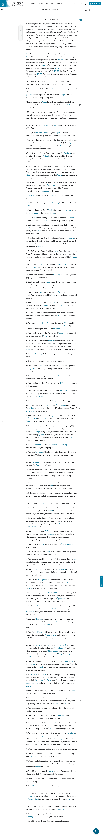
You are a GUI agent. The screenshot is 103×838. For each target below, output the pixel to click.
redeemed (53, 593)
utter (42, 292)
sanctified (33, 418)
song (68, 654)
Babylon (44, 125)
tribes (31, 408)
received (33, 756)
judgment (30, 94)
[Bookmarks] (90, 9)
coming (74, 257)
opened (63, 645)
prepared (63, 524)
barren (41, 365)
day (30, 588)
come (55, 89)
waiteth (33, 527)
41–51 (57, 68)
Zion (60, 175)
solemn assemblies (43, 132)
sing (60, 654)
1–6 (27, 54)
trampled (42, 579)
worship (36, 462)
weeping (29, 816)
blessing (47, 405)
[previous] (3, 421)
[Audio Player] (96, 831)
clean (56, 125)
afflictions (42, 606)
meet (51, 511)
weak (44, 674)
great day (45, 191)
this (34, 786)
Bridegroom (52, 185)
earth (63, 326)
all (66, 703)
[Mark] (20, 31)
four (62, 146)
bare (45, 102)
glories (32, 664)
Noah (59, 622)
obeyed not (31, 796)
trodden (62, 569)
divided (57, 328)
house (52, 213)
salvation (71, 105)
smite (28, 349)
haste (28, 228)
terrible (46, 503)
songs (55, 401)
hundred (35, 267)
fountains (40, 465)
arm (31, 764)
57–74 (39, 74)
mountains (33, 213)
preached (53, 445)
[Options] (99, 9)
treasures (62, 376)
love (54, 609)
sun (75, 559)
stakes (28, 175)
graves (38, 645)
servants (39, 452)
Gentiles (71, 159)
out (35, 217)
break (63, 305)
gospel (41, 434)
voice (54, 295)
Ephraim (42, 396)
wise (49, 680)
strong (28, 683)
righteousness (67, 544)
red (48, 551)
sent (56, 251)
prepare (34, 674)
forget (62, 94)
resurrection (51, 635)
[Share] (20, 38)
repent (41, 246)
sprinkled (71, 582)
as (52, 485)
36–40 (43, 65)
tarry (31, 121)
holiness (43, 418)
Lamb (39, 264)
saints (49, 645)
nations (68, 153)
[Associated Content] (80, 20)
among (56, 203)
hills (62, 383)
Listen (71, 238)
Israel (39, 408)
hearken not (51, 723)
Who (47, 531)
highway (38, 354)
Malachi (71, 733)
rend (46, 472)
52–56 (56, 71)
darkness (60, 809)
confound (39, 680)
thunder (45, 305)
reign (46, 336)
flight (28, 686)
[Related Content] (95, 9)
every (65, 445)
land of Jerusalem (43, 323)
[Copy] (20, 35)
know (51, 195)
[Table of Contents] (2, 9)
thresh (73, 690)
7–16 (28, 57)
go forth (56, 703)
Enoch (39, 619)
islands (47, 156)
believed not (34, 799)
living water (31, 368)
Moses (47, 625)
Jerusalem (66, 210)
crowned (63, 390)
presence (30, 421)
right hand (59, 648)
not (39, 230)
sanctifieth (61, 715)
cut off (51, 728)
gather (72, 143)
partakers (69, 661)
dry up (51, 771)
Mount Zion (62, 264)
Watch (31, 195)
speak (58, 132)
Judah (51, 210)
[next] (100, 421)
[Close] (20, 27)
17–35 (60, 60)
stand (48, 282)
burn (61, 736)
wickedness (45, 220)
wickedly (58, 739)
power (38, 766)
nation (35, 683)
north (51, 340)
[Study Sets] (86, 9)
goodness (61, 598)
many (71, 437)
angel (38, 431)
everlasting (61, 405)
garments (51, 534)
